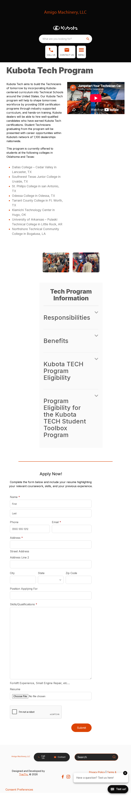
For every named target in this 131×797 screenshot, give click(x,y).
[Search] (114, 757)
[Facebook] (63, 777)
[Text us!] (118, 789)
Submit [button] (81, 727)
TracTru (23, 774)
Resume (15, 689)
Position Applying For (24, 588)
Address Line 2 (19, 557)
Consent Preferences (19, 789)
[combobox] (65, 39)
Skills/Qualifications (23, 604)
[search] (88, 39)
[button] (51, 52)
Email (62, 522)
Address (16, 537)
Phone (14, 522)
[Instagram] (68, 777)
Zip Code (71, 573)
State (41, 573)
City (12, 573)
